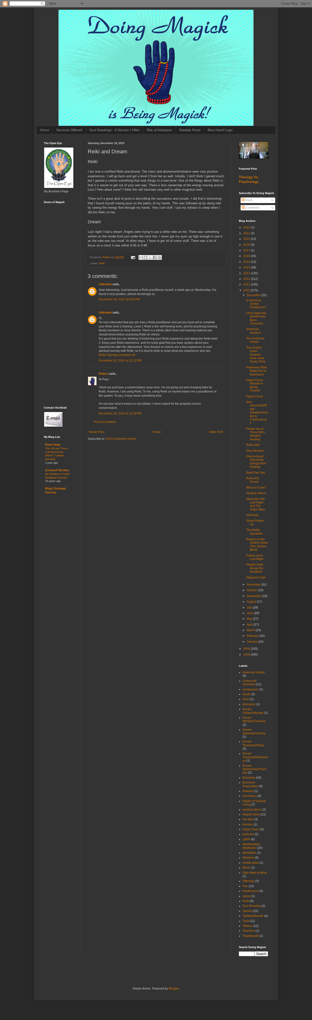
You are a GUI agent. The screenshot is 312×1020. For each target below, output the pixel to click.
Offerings (248, 881)
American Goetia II (253, 330)
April (250, 624)
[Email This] (140, 257)
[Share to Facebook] (154, 257)
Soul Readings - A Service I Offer (114, 130)
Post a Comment (105, 422)
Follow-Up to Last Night (254, 557)
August (252, 601)
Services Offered (69, 130)
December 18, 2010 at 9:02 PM (119, 299)
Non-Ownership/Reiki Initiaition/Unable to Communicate (257, 412)
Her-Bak (248, 819)
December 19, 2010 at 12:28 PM (120, 413)
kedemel (248, 834)
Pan (245, 886)
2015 (247, 262)
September (254, 596)
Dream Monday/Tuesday (254, 719)
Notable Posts (190, 130)
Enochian (249, 777)
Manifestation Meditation (251, 846)
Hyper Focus (254, 396)
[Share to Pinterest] (159, 257)
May (250, 618)
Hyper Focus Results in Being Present (254, 385)
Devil (246, 699)
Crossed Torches (57, 470)
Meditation (249, 852)
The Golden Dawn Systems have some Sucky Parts (255, 354)
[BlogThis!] (145, 257)
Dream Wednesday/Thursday (255, 769)
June (250, 613)
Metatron (248, 857)
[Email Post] (133, 257)
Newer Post (96, 432)
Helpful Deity (251, 814)
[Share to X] (150, 257)
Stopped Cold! (255, 577)
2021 (247, 233)
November (254, 584)
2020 (247, 239)
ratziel (247, 896)
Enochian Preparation (250, 784)
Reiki (102, 263)
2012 (247, 279)
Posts (248, 200)
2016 (247, 256)
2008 (247, 654)
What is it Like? (256, 487)
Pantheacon (251, 891)
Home (44, 130)
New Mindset (254, 450)
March (251, 630)
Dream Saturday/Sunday (254, 731)
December (254, 295)
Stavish (247, 911)
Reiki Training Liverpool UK (117, 355)
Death (247, 694)
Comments (252, 207)
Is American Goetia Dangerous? (256, 304)
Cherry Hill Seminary (250, 682)
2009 (247, 648)
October (252, 590)
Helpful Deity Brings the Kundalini (254, 568)
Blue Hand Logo (220, 130)
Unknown (105, 284)
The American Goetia (255, 340)
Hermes (248, 824)
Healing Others (256, 493)
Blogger (174, 988)
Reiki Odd (252, 445)
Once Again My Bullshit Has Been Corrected (256, 318)
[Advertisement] (58, 324)
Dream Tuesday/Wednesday (255, 757)
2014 (247, 267)
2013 (247, 273)
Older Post (216, 432)
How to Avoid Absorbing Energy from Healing (256, 462)
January (252, 641)
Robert (103, 373)
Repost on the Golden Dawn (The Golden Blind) (257, 544)
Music (246, 867)
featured (248, 791)
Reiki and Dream (252, 480)
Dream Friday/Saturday (253, 710)
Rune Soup (52, 444)
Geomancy (250, 796)
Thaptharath (251, 936)
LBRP (246, 839)
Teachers (249, 930)
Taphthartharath (253, 916)
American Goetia (254, 672)
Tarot (246, 921)
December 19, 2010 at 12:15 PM (120, 360)
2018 (247, 244)
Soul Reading (252, 906)
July (250, 607)
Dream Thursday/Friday (253, 743)
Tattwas (248, 926)
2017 (247, 250)
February (253, 636)
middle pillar (251, 862)
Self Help (252, 515)
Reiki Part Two (255, 472)
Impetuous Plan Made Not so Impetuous (256, 371)
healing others (252, 809)
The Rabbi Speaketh (254, 531)
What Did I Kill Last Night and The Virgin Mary (255, 504)
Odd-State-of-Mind (255, 872)
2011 (247, 284)
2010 (247, 290)
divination (249, 704)
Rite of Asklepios (159, 130)
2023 (247, 227)
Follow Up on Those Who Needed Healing (255, 434)
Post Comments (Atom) (121, 439)
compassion (251, 689)
